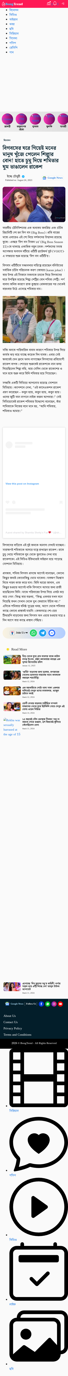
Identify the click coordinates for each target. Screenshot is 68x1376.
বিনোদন (13, 10)
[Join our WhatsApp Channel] (47, 1004)
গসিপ (12, 43)
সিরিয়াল (14, 33)
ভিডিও (13, 14)
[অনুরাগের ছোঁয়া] (21, 119)
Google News (55, 178)
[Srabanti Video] (7, 119)
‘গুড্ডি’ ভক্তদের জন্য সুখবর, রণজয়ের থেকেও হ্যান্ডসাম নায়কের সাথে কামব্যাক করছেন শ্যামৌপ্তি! (41, 675)
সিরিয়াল (14, 1110)
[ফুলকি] (49, 119)
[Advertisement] (34, 82)
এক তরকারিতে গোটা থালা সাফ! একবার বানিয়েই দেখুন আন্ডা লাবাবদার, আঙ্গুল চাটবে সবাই (41, 691)
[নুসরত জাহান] (35, 119)
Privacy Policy (12, 1028)
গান (11, 52)
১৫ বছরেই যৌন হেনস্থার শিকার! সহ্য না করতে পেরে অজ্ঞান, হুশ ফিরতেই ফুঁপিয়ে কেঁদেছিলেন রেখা (41, 722)
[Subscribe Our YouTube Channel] (60, 1004)
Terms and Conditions (17, 1034)
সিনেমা (13, 38)
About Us (9, 1015)
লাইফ (12, 1304)
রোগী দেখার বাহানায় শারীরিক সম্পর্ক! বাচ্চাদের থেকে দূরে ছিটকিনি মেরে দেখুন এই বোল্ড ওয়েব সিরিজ (43, 706)
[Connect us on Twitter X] (54, 1004)
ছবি (11, 28)
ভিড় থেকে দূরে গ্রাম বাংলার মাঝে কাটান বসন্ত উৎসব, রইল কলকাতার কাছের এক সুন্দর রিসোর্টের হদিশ (41, 659)
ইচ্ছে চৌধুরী (13, 176)
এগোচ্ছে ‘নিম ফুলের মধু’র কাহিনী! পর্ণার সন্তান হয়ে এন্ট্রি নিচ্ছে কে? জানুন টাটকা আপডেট (41, 986)
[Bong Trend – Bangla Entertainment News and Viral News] (13, 4)
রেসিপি (13, 47)
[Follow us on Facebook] (41, 1004)
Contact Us (10, 1022)
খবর (11, 24)
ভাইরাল (13, 19)
